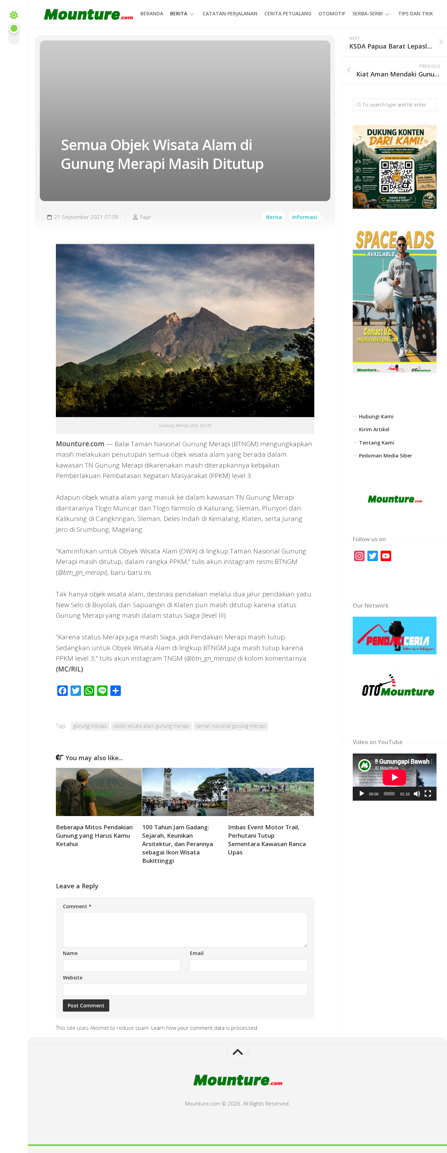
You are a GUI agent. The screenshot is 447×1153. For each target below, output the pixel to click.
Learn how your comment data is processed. (204, 1027)
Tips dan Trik (415, 13)
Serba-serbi (367, 13)
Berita (178, 13)
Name (70, 953)
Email (197, 953)
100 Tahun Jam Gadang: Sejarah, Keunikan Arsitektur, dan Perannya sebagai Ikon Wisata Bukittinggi (177, 843)
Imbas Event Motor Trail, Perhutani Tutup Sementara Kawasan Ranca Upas (267, 839)
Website (72, 977)
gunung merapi (90, 725)
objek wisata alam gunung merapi (151, 725)
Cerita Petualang (288, 13)
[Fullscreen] (427, 793)
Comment (77, 906)
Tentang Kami (376, 442)
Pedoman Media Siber (385, 455)
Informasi (304, 216)
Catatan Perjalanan (230, 13)
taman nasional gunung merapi (231, 725)
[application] (395, 777)
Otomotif (331, 13)
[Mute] (416, 793)
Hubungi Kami (376, 416)
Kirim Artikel (374, 429)
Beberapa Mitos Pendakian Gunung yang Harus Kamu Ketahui (94, 835)
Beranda (151, 13)
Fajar (145, 216)
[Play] (361, 793)
